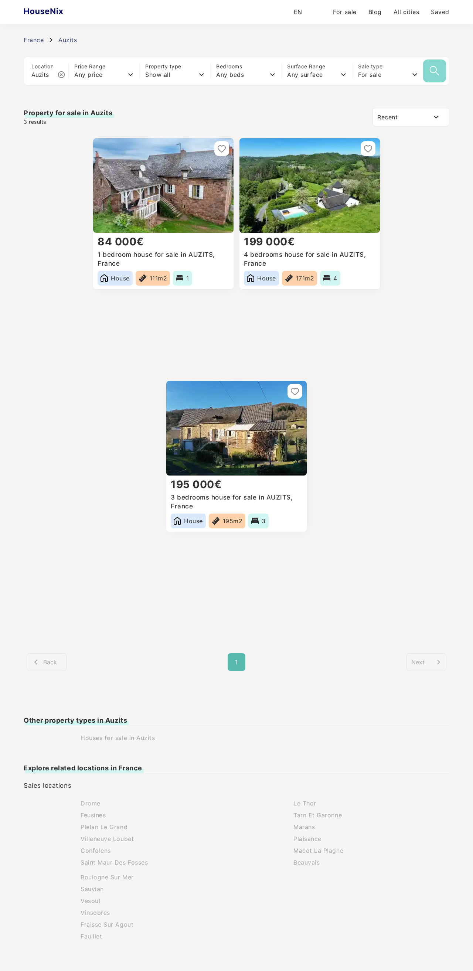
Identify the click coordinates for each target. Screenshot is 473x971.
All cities (406, 12)
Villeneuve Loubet (107, 838)
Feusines (93, 815)
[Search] (434, 70)
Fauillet (91, 936)
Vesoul (90, 900)
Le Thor (304, 803)
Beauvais (306, 862)
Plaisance (307, 838)
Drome (91, 803)
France (34, 40)
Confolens (96, 850)
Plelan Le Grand (104, 827)
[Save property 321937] (221, 148)
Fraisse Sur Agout (107, 924)
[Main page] (58, 12)
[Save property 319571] (368, 148)
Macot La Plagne (318, 850)
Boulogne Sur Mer (107, 877)
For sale (344, 12)
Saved (440, 12)
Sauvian (92, 889)
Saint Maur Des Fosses (114, 862)
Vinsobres (95, 912)
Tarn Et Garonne (317, 815)
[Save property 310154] (294, 391)
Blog (375, 12)
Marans (304, 827)
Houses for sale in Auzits (118, 738)
